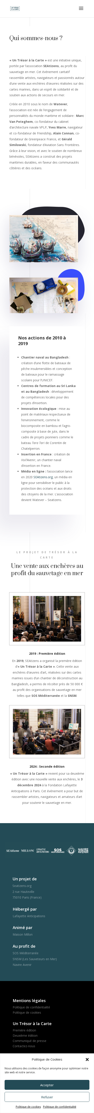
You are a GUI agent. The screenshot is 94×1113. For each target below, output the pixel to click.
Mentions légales (29, 1000)
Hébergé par (25, 909)
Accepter (47, 1085)
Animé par (22, 927)
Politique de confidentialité (59, 1107)
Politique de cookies (28, 1107)
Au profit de (24, 946)
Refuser (47, 1097)
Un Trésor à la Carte (32, 1023)
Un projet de (24, 878)
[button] (87, 1059)
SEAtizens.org (43, 477)
